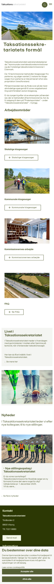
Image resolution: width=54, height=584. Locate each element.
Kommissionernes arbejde (26, 258)
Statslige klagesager (23, 158)
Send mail (12, 538)
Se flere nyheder (11, 496)
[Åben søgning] (44, 5)
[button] (51, 5)
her (35, 103)
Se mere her (12, 362)
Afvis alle (27, 579)
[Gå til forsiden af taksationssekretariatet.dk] (20, 4)
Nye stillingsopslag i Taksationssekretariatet (19, 470)
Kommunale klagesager (24, 208)
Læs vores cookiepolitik (13, 567)
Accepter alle (27, 572)
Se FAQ (16, 312)
